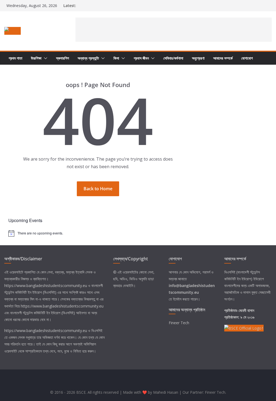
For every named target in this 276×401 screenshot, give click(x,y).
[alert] (138, 233)
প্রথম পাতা (15, 58)
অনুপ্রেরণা (198, 58)
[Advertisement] (173, 30)
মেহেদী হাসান (246, 310)
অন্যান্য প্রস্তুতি (88, 58)
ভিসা (116, 58)
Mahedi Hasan (165, 392)
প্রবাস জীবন (141, 58)
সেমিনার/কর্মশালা (173, 58)
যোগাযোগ (247, 58)
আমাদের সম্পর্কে (223, 58)
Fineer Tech (179, 322)
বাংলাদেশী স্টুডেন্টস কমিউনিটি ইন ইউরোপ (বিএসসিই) (42, 312)
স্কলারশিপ (62, 58)
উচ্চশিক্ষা (36, 58)
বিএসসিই (96, 330)
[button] (44, 58)
